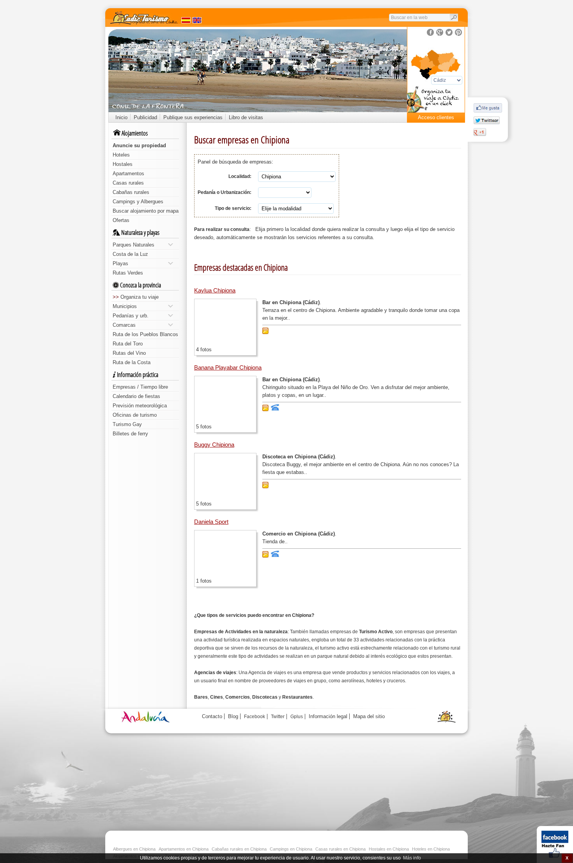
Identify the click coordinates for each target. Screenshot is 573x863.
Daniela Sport (211, 521)
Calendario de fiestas (136, 396)
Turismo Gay (127, 424)
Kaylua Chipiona (214, 290)
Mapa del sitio (369, 716)
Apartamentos (128, 173)
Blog (233, 716)
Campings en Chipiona (291, 849)
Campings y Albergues (138, 201)
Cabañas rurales (131, 192)
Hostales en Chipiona (389, 849)
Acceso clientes (436, 117)
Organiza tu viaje (136, 297)
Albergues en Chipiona (134, 849)
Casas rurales (128, 183)
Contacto (212, 716)
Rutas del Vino (129, 353)
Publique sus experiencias (193, 117)
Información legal (328, 716)
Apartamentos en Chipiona (184, 849)
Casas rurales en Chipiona (340, 849)
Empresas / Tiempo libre (140, 387)
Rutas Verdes (128, 273)
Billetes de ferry (130, 434)
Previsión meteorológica (140, 406)
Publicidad (145, 117)
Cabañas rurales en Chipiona (239, 849)
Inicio (121, 117)
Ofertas (121, 220)
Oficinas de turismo (135, 415)
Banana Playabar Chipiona (228, 367)
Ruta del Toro (128, 344)
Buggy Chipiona (214, 444)
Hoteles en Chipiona (431, 849)
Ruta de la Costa (131, 362)
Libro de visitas (246, 117)
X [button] (567, 858)
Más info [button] (412, 858)
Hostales (123, 164)
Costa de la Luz (130, 254)
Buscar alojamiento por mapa (146, 211)
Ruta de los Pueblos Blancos (145, 334)
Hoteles (121, 155)
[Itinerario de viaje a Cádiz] (436, 101)
